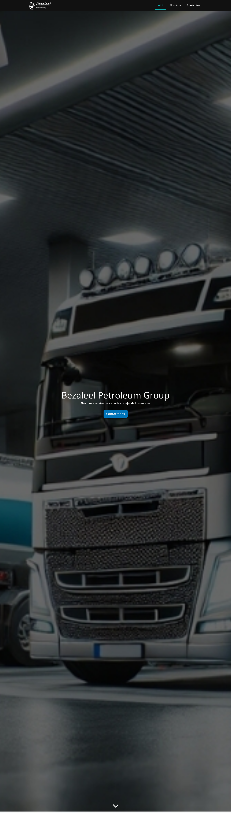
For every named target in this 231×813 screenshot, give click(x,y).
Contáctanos (115, 414)
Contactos (193, 5)
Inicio (160, 5)
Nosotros (175, 5)
